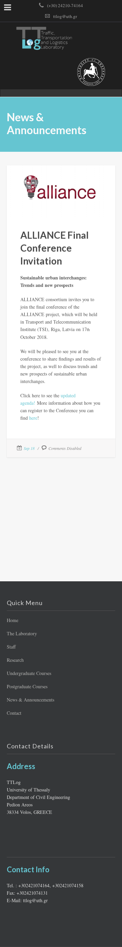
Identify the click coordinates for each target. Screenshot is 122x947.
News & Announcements (30, 699)
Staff (11, 646)
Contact (14, 713)
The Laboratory (22, 633)
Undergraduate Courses (29, 673)
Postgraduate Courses (27, 686)
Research (15, 660)
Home (12, 620)
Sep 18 (29, 448)
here (33, 418)
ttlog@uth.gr (65, 16)
